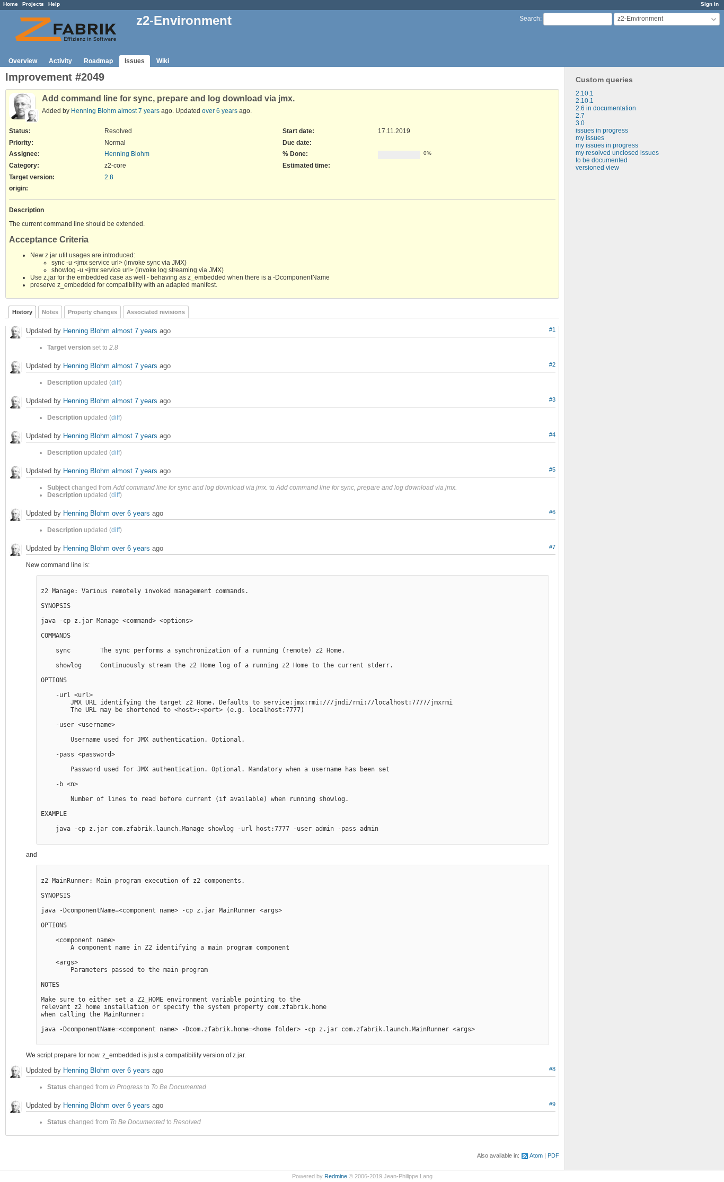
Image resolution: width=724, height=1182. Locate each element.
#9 (552, 1104)
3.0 (580, 123)
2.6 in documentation (606, 108)
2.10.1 (585, 93)
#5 (552, 469)
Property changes (92, 312)
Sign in (710, 4)
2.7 (580, 115)
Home (10, 4)
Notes (50, 312)
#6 (552, 512)
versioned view (597, 167)
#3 (552, 399)
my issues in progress (607, 145)
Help (54, 4)
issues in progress (602, 130)
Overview (22, 61)
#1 (552, 329)
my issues (590, 138)
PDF (553, 1155)
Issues (135, 61)
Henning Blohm (93, 111)
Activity (60, 61)
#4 (552, 434)
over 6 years (219, 111)
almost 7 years (139, 111)
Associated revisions (156, 312)
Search (529, 18)
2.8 (108, 177)
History (22, 312)
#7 (552, 547)
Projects (33, 4)
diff (115, 382)
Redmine (335, 1176)
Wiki (162, 61)
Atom (536, 1155)
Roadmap (98, 61)
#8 (552, 1069)
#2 (552, 364)
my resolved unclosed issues (617, 153)
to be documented (602, 160)
